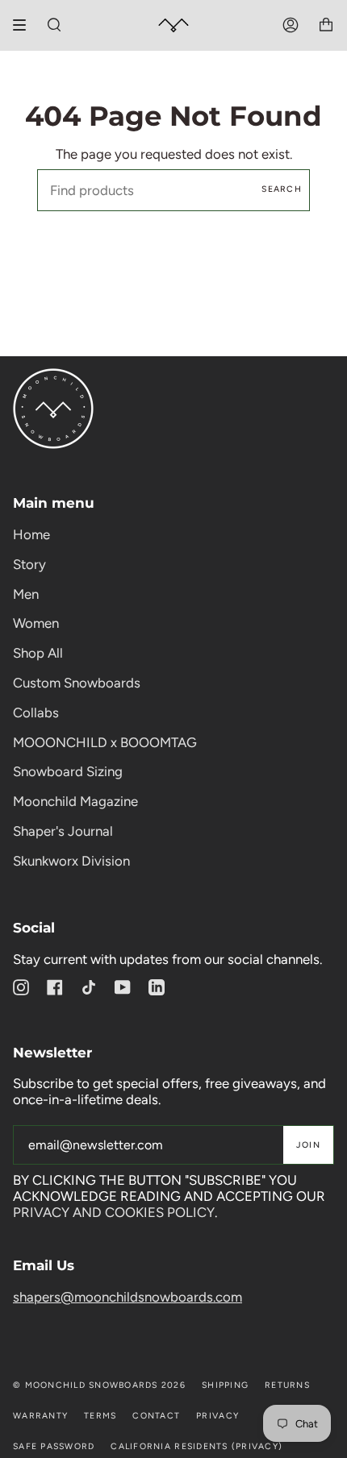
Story (29, 564)
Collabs (36, 712)
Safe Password (53, 1446)
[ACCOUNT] (290, 25)
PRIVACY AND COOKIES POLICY (114, 1212)
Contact (156, 1415)
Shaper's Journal (63, 831)
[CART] (326, 25)
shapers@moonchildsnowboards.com (127, 1297)
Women (36, 623)
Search (281, 189)
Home (31, 534)
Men (26, 594)
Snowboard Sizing (68, 771)
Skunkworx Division (71, 861)
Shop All (38, 653)
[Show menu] (25, 25)
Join (308, 1145)
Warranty (40, 1415)
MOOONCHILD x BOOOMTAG (105, 742)
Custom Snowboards (76, 683)
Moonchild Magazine (75, 801)
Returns (287, 1385)
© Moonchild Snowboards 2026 (99, 1385)
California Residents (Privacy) (196, 1446)
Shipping (225, 1385)
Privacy (217, 1415)
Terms (100, 1415)
